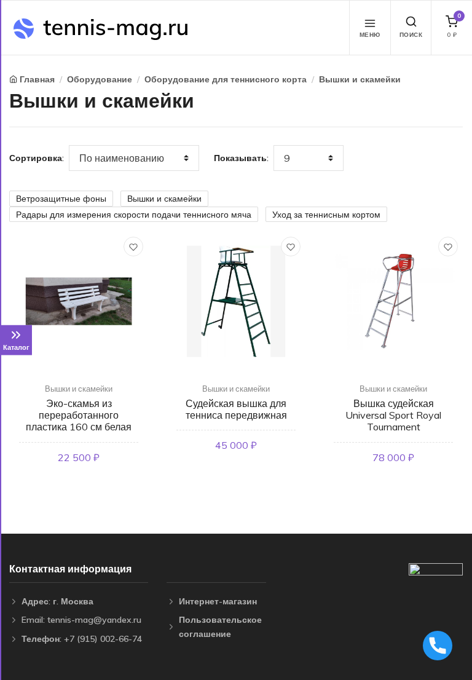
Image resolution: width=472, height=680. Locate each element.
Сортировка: (36, 158)
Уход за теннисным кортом (326, 214)
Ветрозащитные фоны (61, 198)
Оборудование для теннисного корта (225, 79)
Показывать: (241, 158)
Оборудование (99, 79)
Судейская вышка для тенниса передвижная (236, 409)
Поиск (411, 35)
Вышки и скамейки (360, 79)
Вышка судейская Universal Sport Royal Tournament (393, 415)
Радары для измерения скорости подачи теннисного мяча (133, 214)
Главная (37, 79)
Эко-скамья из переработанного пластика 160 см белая (79, 415)
